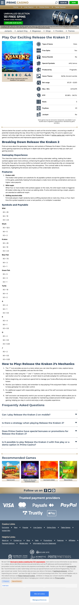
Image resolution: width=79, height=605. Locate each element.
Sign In (63, 3)
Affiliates (72, 540)
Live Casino (29, 7)
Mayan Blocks (68, 480)
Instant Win (6, 531)
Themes (71, 31)
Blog (28, 540)
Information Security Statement (44, 543)
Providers (59, 31)
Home (15, 7)
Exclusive (5, 527)
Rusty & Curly (11, 480)
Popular (25, 527)
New (15, 527)
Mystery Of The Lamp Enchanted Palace (30, 480)
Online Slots (44, 7)
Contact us (17, 540)
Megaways (36, 31)
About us (5, 540)
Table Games (60, 7)
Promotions (48, 540)
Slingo (48, 31)
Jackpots (8, 31)
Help (36, 540)
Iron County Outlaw (49, 480)
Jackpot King (22, 31)
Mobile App (24, 543)
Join (74, 3)
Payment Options (8, 543)
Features (60, 540)
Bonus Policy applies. (44, 27)
